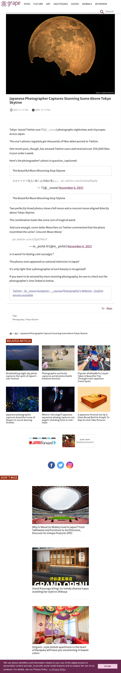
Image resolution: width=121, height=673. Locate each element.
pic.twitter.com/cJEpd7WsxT (30, 239)
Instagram (69, 465)
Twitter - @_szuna (24, 290)
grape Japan (11, 4)
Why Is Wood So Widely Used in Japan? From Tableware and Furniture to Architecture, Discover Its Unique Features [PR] (58, 530)
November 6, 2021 (71, 188)
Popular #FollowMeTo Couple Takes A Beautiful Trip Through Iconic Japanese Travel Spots (93, 377)
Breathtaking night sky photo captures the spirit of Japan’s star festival (21, 376)
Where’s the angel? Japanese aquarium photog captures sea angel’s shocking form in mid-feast (58, 418)
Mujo (109, 308)
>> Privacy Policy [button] (57, 669)
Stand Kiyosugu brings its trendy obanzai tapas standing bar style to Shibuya (60, 590)
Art (48, 4)
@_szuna (50, 129)
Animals (87, 4)
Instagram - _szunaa (49, 290)
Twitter (60, 465)
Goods (75, 4)
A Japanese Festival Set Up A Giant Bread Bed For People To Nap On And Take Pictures (93, 417)
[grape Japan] (10, 333)
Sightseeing (61, 4)
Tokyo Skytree (32, 319)
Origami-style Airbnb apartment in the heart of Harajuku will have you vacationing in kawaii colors (60, 650)
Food (27, 4)
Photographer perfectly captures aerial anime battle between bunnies (57, 376)
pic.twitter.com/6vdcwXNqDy (79, 180)
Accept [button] (107, 666)
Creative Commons (107, 93)
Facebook (51, 465)
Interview (101, 4)
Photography (18, 319)
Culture (38, 4)
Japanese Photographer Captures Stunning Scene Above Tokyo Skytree (60, 100)
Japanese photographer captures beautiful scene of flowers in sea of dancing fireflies (20, 418)
